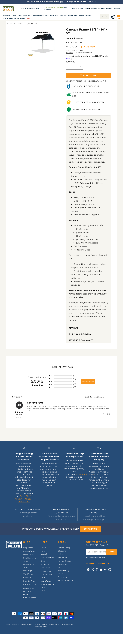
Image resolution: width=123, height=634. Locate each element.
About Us (45, 564)
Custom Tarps (29, 598)
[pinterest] (97, 569)
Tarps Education (45, 552)
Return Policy (64, 548)
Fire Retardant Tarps (41, 15)
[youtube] (105, 569)
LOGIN (103, 8)
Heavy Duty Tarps (28, 565)
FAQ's (43, 548)
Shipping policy (41, 626)
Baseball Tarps (29, 584)
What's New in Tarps (47, 585)
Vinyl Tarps (54, 15)
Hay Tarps (27, 571)
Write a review (88, 381)
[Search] (106, 16)
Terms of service (68, 624)
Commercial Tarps (46, 576)
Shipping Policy (62, 552)
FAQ (81, 8)
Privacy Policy (64, 561)
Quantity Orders (27, 592)
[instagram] (109, 569)
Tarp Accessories (85, 15)
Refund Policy (64, 557)
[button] (6, 15)
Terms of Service (65, 580)
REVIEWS (117, 8)
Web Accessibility (63, 569)
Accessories (28, 588)
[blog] (101, 571)
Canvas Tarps (17, 15)
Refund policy (42, 624)
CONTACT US (95, 8)
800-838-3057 (34, 9)
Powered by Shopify (27, 624)
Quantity (70, 62)
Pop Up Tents (72, 15)
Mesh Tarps (27, 15)
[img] (19, 412)
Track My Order (48, 557)
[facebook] (88, 569)
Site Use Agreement (63, 575)
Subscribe (111, 552)
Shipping (69, 52)
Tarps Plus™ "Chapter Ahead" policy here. (23, 499)
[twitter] (92, 569)
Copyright (62, 564)
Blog (43, 561)
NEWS (87, 8)
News (43, 591)
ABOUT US (75, 8)
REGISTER (109, 8)
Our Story (45, 568)
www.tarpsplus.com (86, 474)
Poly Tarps (6, 15)
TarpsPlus (15, 624)
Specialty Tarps (19, 18)
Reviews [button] (16, 397)
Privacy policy (54, 624)
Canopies (63, 15)
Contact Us (46, 571)
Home (9, 24)
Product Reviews (61, 367)
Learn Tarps (46, 581)
